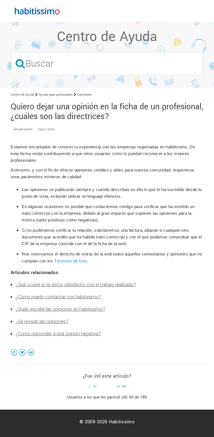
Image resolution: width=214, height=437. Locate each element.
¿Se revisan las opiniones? (42, 321)
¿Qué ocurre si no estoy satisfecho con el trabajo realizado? (76, 284)
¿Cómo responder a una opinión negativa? (58, 333)
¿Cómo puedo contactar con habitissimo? (58, 297)
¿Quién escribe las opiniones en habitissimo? (60, 309)
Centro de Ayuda (22, 94)
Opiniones (84, 94)
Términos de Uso (70, 261)
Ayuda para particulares (56, 94)
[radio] (92, 386)
